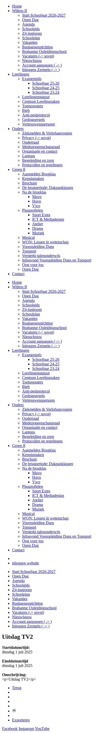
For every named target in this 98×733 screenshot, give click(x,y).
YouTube (42, 728)
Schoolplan (31, 314)
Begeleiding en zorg (38, 436)
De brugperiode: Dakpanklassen (47, 464)
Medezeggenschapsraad (41, 423)
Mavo (36, 473)
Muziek (38, 509)
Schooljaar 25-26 (45, 359)
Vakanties (29, 318)
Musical (28, 514)
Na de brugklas (34, 468)
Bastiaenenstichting (37, 323)
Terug (16, 688)
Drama (37, 504)
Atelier (37, 500)
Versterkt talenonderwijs (41, 532)
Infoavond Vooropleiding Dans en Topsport (56, 536)
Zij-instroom (32, 309)
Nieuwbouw (32, 337)
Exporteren (21, 720)
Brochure (29, 459)
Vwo (36, 482)
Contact (18, 550)
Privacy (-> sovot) (36, 414)
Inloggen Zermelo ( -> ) (41, 346)
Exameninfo (31, 355)
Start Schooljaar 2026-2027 (44, 291)
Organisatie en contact (39, 427)
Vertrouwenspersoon (38, 400)
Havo (36, 477)
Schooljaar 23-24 (45, 368)
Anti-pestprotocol (36, 391)
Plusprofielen (32, 486)
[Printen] (14, 711)
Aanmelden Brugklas (39, 450)
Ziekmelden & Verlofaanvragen (47, 409)
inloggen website (25, 563)
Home (17, 282)
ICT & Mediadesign (48, 495)
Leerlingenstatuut (36, 373)
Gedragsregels (33, 396)
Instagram (26, 728)
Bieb (26, 387)
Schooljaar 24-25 (45, 364)
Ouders (18, 405)
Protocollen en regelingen (42, 441)
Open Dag (30, 296)
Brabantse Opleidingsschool (44, 328)
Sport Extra (41, 491)
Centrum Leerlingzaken (41, 377)
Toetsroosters (32, 382)
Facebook (10, 728)
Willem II (19, 287)
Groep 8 (18, 445)
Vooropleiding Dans (38, 523)
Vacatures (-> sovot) (38, 332)
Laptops (28, 432)
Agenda (28, 300)
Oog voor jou (32, 541)
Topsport (29, 527)
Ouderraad (30, 418)
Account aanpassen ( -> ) (42, 341)
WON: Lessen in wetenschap (45, 518)
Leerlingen (20, 350)
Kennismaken (33, 455)
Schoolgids (31, 305)
